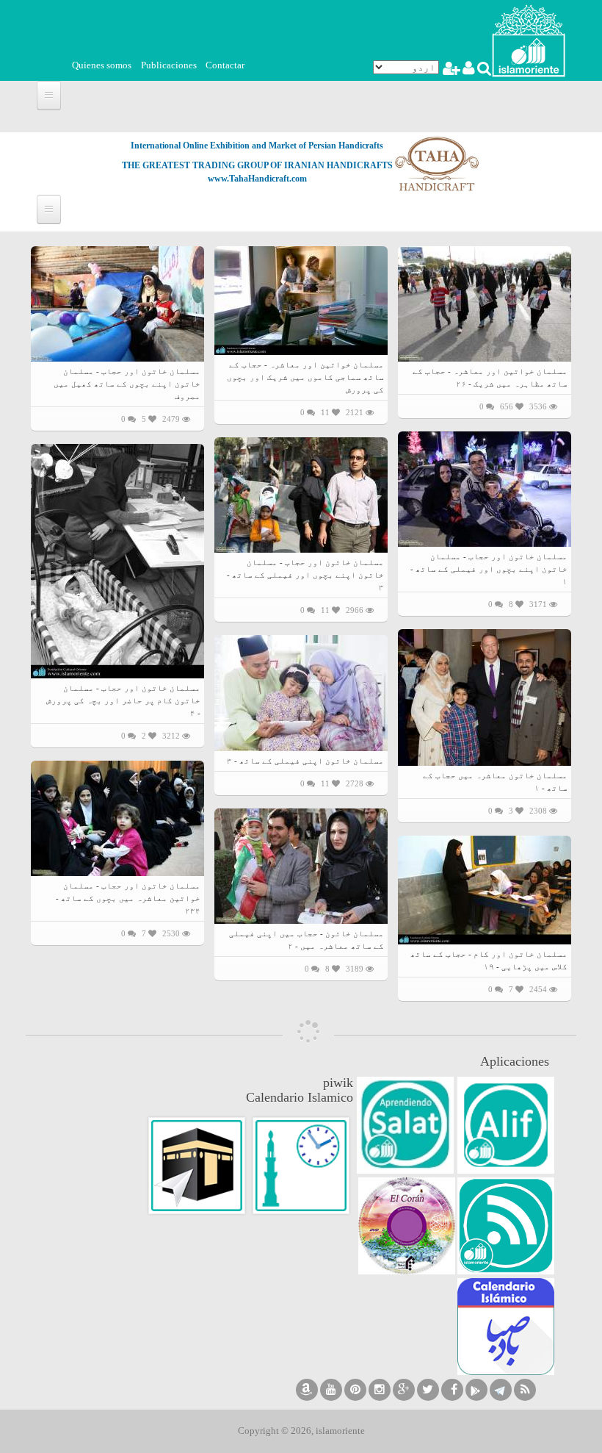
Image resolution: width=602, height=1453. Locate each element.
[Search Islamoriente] (483, 70)
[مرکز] (528, 39)
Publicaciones (169, 65)
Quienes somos (101, 65)
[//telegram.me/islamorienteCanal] (501, 1390)
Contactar (225, 65)
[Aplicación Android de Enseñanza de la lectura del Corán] (505, 1125)
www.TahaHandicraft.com (257, 178)
